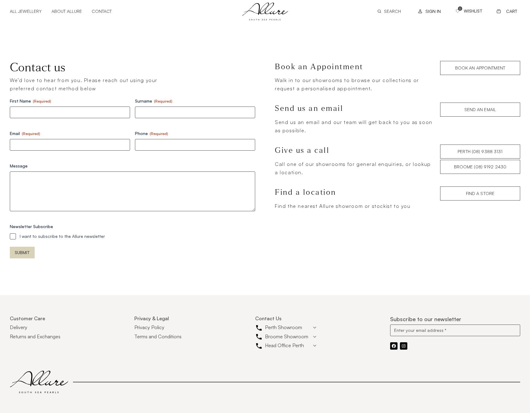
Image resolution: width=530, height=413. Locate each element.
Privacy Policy (149, 327)
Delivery (18, 327)
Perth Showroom (283, 327)
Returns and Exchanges (35, 336)
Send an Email (480, 109)
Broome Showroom (286, 336)
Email (25, 133)
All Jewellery (26, 11)
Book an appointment (480, 67)
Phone (151, 133)
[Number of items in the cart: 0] (507, 11)
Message (19, 165)
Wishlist (473, 10)
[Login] (428, 11)
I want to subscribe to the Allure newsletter (62, 236)
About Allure (67, 11)
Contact (102, 11)
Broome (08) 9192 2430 (480, 166)
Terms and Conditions (158, 336)
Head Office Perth (284, 345)
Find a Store (480, 193)
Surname (153, 100)
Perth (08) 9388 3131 (480, 151)
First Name (30, 100)
